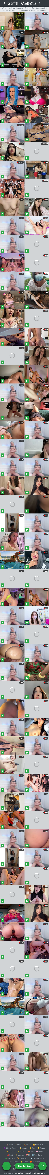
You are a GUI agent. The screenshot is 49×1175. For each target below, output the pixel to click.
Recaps (27, 1173)
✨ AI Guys (11, 1165)
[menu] (6, 1166)
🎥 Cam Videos (36, 1165)
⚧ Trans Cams (22, 1158)
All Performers (35, 1173)
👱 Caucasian (38, 1145)
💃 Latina (27, 1145)
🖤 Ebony (18, 1145)
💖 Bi (28, 1155)
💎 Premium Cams (37, 1158)
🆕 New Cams (37, 1155)
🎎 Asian (9, 1145)
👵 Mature (23, 1148)
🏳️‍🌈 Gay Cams (10, 1158)
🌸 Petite (39, 1151)
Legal (43, 1173)
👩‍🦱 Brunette (10, 1151)
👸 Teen (32, 1148)
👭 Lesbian (20, 1155)
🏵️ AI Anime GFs (36, 1162)
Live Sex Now (24, 1166)
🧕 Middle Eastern (10, 1148)
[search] (42, 1166)
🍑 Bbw (31, 1151)
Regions (17, 1173)
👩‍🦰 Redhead (21, 1151)
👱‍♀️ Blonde (41, 1148)
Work (22, 1173)
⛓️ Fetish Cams (12, 1162)
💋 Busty (10, 1155)
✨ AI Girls (24, 1162)
